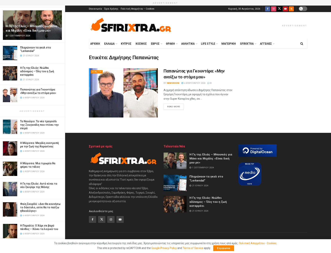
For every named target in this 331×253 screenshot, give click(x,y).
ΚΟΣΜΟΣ (141, 43)
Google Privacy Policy (164, 248)
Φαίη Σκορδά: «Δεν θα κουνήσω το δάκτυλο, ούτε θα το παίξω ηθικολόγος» (40, 207)
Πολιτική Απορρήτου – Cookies (137, 8)
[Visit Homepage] (131, 25)
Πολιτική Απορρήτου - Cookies (257, 243)
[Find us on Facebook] (267, 9)
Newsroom (173, 83)
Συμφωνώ (223, 248)
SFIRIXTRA (247, 43)
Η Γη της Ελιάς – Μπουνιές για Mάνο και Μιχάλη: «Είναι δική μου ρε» (210, 158)
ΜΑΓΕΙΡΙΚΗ (228, 43)
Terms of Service (193, 248)
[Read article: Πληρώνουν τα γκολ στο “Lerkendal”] (175, 183)
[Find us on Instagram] (273, 9)
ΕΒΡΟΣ (155, 43)
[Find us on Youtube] (285, 9)
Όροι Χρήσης (111, 8)
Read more (175, 106)
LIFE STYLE (208, 43)
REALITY (97, 72)
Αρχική (95, 43)
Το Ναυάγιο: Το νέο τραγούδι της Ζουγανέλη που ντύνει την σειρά (39, 125)
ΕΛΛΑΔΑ (109, 43)
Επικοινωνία (95, 8)
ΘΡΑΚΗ (170, 43)
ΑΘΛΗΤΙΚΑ (188, 43)
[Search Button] (301, 43)
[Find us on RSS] (291, 9)
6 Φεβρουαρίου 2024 (194, 83)
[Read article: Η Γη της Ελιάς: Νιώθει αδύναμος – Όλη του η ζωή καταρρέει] (175, 204)
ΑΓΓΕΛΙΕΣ (266, 43)
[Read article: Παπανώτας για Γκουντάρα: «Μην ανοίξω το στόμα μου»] (123, 92)
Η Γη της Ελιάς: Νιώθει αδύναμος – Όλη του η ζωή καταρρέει (37, 71)
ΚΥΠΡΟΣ (126, 43)
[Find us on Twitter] (279, 9)
